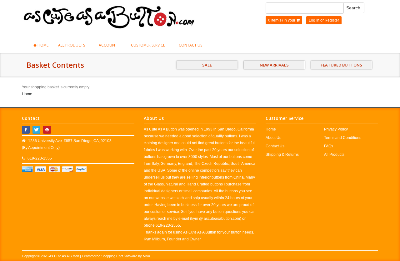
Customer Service (148, 45)
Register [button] (332, 20)
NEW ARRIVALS (274, 65)
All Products (72, 45)
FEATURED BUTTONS (341, 65)
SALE (207, 65)
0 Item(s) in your (282, 20)
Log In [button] (314, 20)
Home (42, 45)
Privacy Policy (336, 129)
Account (108, 45)
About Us (273, 137)
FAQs (328, 146)
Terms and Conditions (342, 137)
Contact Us (190, 45)
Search (353, 7)
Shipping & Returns (282, 154)
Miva (146, 256)
